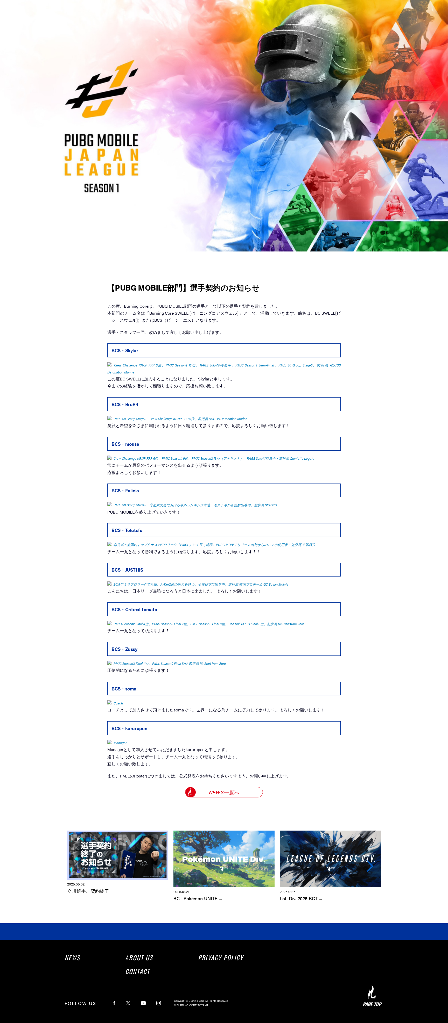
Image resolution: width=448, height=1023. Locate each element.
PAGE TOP (372, 1004)
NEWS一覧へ (224, 792)
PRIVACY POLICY (220, 957)
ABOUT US (139, 957)
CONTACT (137, 971)
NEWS (72, 957)
